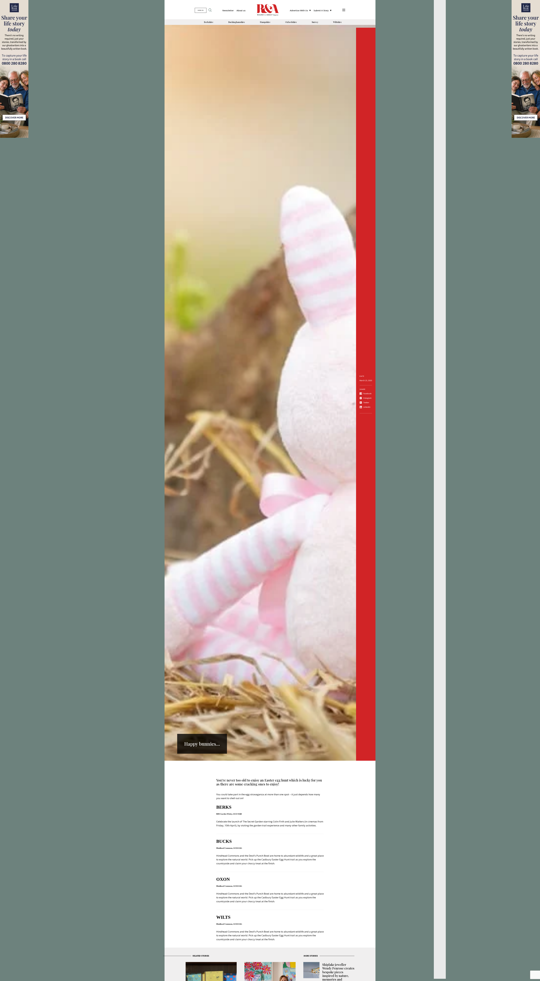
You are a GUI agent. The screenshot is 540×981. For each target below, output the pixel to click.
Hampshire (265, 22)
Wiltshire (337, 22)
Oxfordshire (291, 22)
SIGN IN (200, 10)
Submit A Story (321, 10)
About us (241, 10)
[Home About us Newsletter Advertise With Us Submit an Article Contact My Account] (343, 10)
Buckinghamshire (236, 22)
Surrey (315, 22)
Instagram (367, 398)
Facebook (367, 393)
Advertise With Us (299, 10)
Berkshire (208, 22)
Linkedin (366, 407)
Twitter (366, 402)
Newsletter (228, 10)
